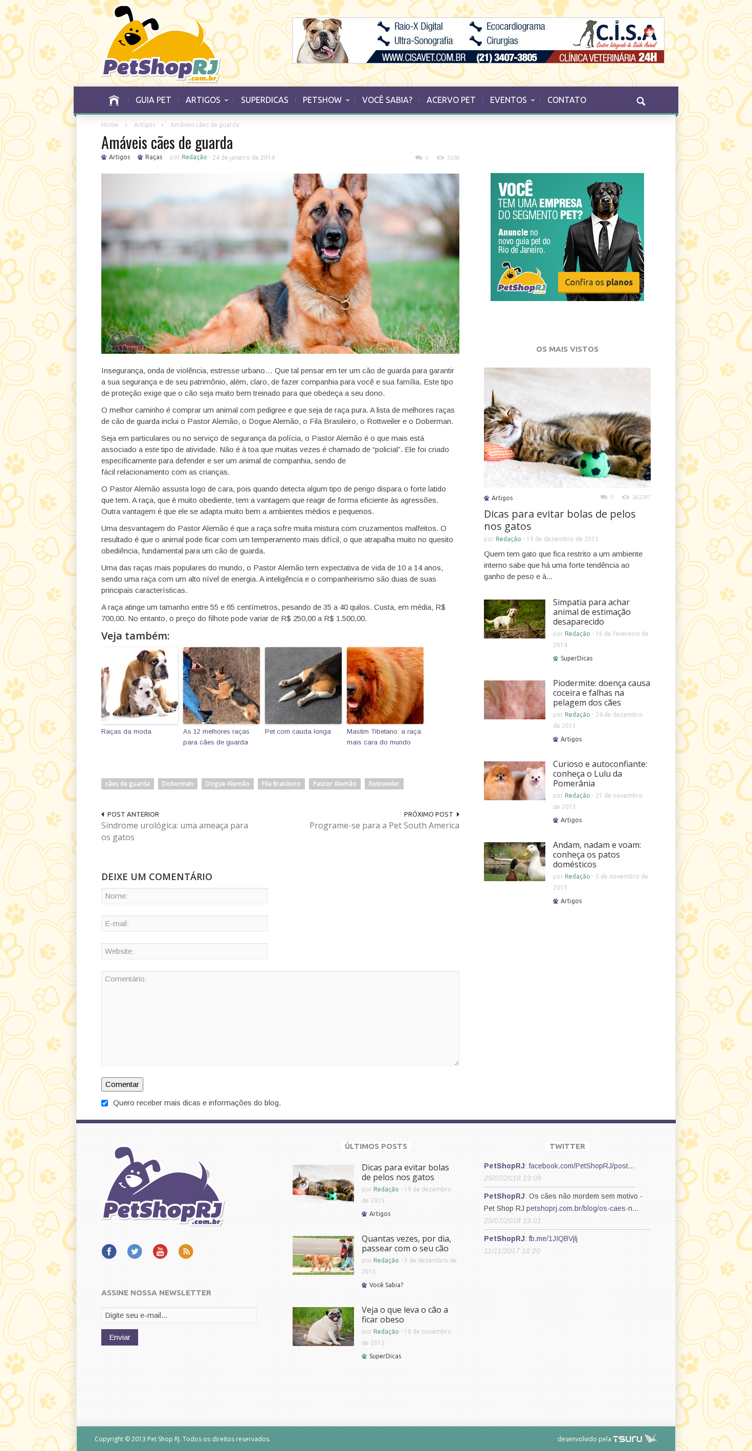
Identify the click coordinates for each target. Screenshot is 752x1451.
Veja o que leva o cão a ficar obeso (405, 1314)
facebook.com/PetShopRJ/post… (582, 1166)
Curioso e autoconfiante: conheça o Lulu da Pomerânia (600, 773)
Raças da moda (126, 731)
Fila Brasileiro (281, 783)
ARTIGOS (199, 105)
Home (110, 124)
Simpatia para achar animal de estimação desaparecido (592, 611)
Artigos (144, 124)
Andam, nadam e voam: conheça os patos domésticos (597, 854)
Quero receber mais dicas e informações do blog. (196, 1102)
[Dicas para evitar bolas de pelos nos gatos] (567, 426)
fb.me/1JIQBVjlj (553, 1238)
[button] (640, 100)
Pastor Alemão (335, 783)
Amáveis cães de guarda (167, 142)
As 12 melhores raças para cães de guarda (216, 737)
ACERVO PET (451, 99)
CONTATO (566, 99)
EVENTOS (505, 105)
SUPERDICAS (265, 99)
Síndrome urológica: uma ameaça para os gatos (174, 831)
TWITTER (567, 1146)
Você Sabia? (386, 1285)
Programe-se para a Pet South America (384, 825)
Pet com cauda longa (298, 731)
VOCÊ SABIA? (387, 99)
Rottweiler (384, 783)
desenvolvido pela (584, 1439)
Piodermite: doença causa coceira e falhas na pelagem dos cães (601, 692)
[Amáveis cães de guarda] (280, 263)
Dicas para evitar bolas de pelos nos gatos (560, 520)
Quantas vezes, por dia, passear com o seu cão (406, 1243)
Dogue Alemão (228, 783)
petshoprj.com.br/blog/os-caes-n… (582, 1208)
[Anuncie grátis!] (567, 236)
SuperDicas (576, 658)
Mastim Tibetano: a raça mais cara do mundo (384, 737)
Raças (153, 157)
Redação (194, 157)
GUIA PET (153, 99)
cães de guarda (127, 783)
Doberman (177, 783)
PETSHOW (319, 105)
